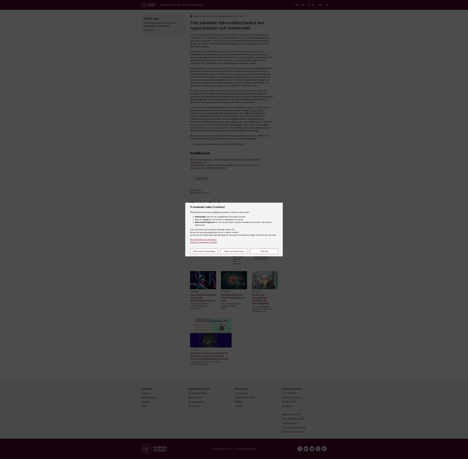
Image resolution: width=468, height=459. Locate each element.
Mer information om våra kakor (203, 239)
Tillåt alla (264, 251)
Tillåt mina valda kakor (234, 251)
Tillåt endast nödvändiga (204, 251)
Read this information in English (203, 242)
